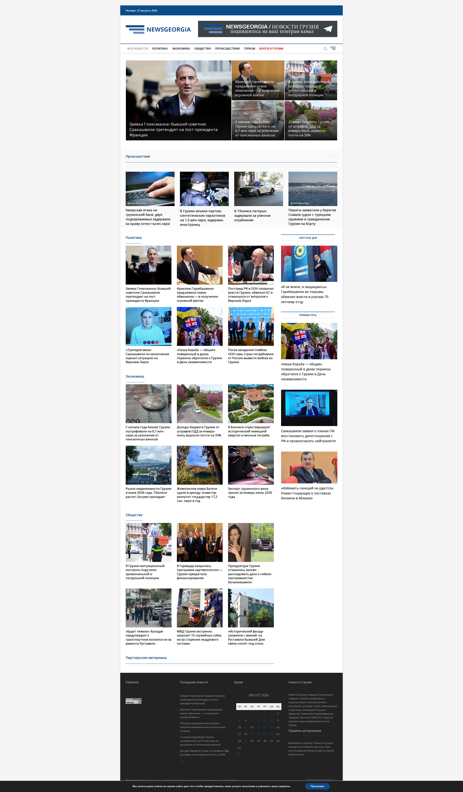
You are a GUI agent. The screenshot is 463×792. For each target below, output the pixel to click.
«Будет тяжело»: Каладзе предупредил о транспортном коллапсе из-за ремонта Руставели (148, 637)
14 (265, 727)
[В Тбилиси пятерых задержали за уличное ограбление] (204, 189)
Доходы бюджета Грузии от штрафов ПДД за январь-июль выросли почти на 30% (308, 128)
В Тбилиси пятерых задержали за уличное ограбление (198, 215)
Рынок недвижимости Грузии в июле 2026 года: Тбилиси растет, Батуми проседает (148, 492)
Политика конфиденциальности (320, 779)
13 (258, 727)
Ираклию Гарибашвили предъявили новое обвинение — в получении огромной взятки (257, 88)
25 (245, 740)
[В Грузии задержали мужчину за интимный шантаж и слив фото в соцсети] (312, 189)
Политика (160, 48)
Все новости (138, 48)
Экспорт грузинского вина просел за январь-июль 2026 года (250, 492)
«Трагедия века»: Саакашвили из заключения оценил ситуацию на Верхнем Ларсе (147, 356)
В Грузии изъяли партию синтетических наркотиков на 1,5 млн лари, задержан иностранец (148, 218)
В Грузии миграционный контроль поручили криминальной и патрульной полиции (309, 88)
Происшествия (227, 48)
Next (334, 156)
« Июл (237, 753)
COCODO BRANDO (228, 780)
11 (245, 727)
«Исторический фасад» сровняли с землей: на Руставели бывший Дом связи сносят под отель (246, 637)
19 (252, 734)
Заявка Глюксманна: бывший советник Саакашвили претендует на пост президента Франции (173, 129)
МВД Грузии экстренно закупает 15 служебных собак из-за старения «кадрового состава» (199, 637)
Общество (202, 48)
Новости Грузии (136, 780)
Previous (329, 156)
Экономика (181, 48)
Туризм (249, 48)
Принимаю (317, 786)
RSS (182, 761)
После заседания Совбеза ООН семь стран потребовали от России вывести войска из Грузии (251, 356)
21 (265, 734)
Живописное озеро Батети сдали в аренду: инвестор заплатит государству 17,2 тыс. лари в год (197, 494)
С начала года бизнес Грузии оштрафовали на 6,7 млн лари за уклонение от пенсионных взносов (257, 128)
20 (258, 734)
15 (271, 727)
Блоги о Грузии (271, 48)
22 (271, 734)
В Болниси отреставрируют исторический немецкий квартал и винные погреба (249, 431)
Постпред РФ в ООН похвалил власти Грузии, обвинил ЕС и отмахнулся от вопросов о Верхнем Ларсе (251, 294)
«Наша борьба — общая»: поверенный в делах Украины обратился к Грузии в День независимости (199, 356)
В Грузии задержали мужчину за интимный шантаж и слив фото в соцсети (312, 215)
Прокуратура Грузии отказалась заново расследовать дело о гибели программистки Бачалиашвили (249, 574)
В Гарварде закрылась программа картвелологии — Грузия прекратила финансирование (199, 572)
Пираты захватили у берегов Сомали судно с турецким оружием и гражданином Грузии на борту (258, 217)
